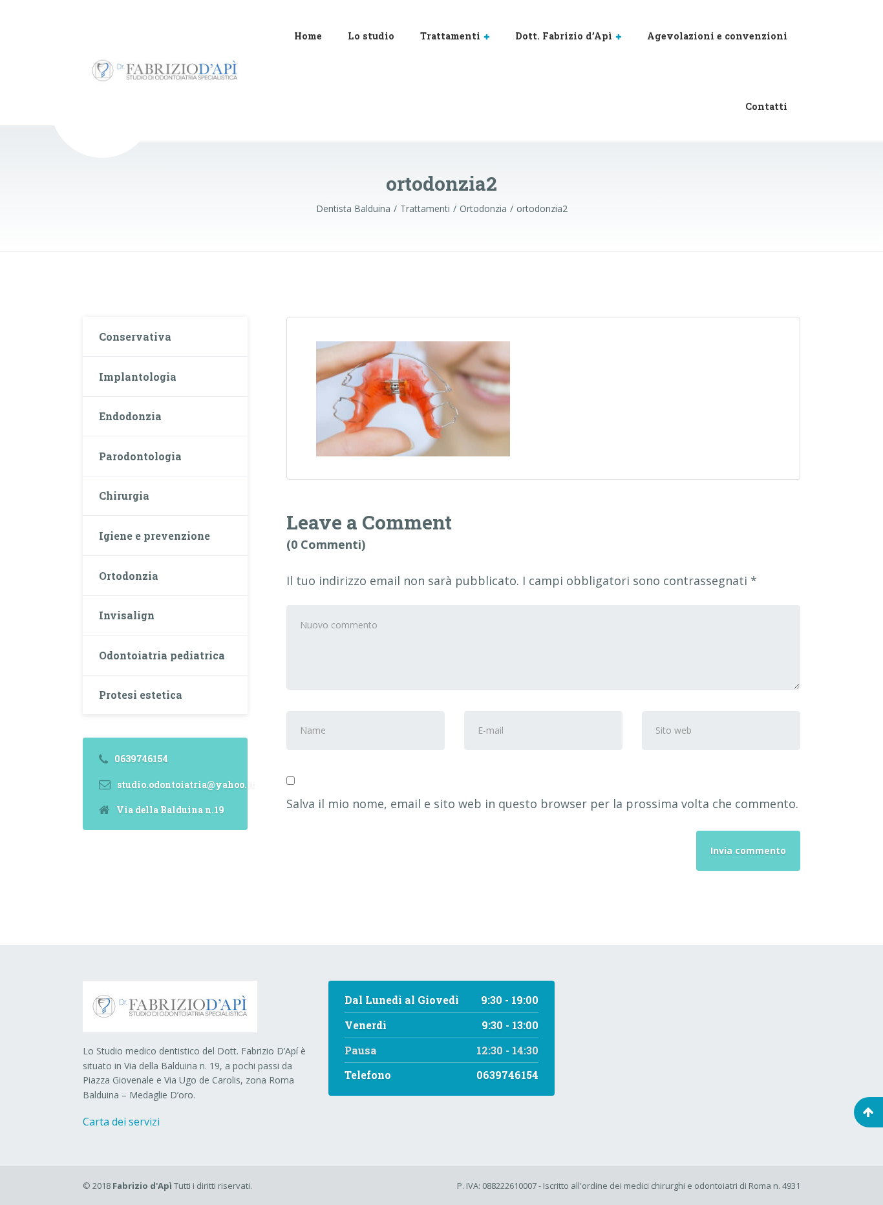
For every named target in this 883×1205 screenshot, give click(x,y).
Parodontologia (140, 456)
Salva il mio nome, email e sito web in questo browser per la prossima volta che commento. (542, 803)
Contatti (766, 106)
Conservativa (135, 336)
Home (308, 36)
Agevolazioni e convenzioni (717, 36)
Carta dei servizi (121, 1121)
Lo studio (371, 36)
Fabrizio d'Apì (142, 1185)
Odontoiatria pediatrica (162, 655)
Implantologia (137, 376)
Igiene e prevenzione (154, 535)
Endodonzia (130, 416)
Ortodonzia (128, 575)
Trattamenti (450, 36)
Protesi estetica (140, 694)
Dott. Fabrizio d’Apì (563, 36)
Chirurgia (124, 495)
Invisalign (126, 615)
